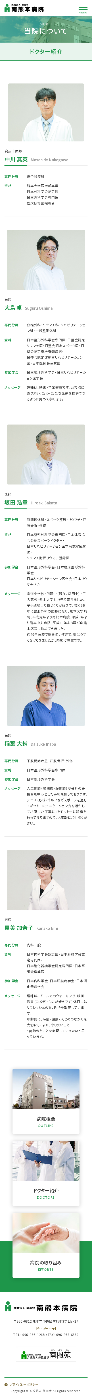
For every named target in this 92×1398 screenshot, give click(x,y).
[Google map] (46, 1328)
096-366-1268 (33, 1334)
